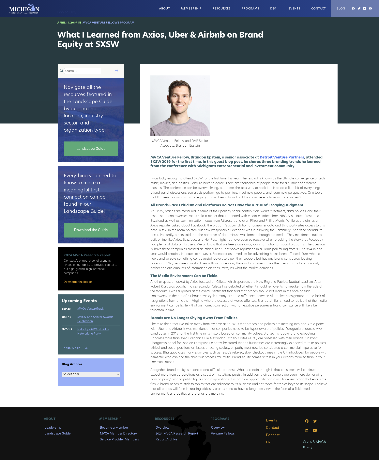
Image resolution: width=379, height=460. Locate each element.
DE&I (274, 8)
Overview (162, 427)
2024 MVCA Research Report (177, 433)
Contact (318, 8)
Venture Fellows (223, 433)
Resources (222, 8)
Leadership (52, 427)
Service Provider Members (119, 439)
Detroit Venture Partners (282, 157)
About (164, 8)
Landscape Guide (57, 433)
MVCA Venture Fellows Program (108, 23)
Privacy (307, 447)
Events (294, 8)
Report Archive (166, 439)
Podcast (273, 435)
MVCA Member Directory (118, 433)
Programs (250, 8)
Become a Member (114, 427)
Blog (341, 8)
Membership (191, 8)
